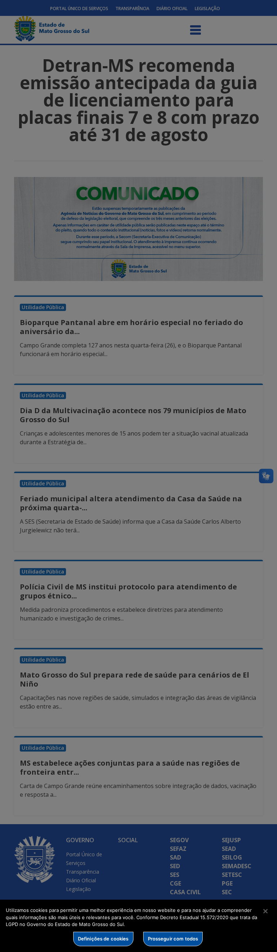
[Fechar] (265, 911)
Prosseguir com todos (173, 939)
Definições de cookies (103, 939)
